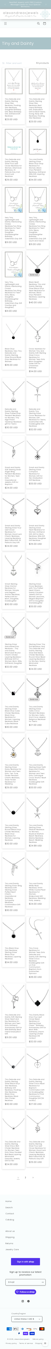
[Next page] (33, 1178)
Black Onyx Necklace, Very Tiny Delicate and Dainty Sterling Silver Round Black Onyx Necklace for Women (13, 355)
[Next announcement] (46, 4)
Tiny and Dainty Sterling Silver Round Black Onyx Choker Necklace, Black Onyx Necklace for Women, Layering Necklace (13, 832)
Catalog (9, 1219)
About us (10, 1231)
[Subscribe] (42, 1282)
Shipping (10, 1237)
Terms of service (26, 1343)
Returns (9, 1243)
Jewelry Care (12, 1249)
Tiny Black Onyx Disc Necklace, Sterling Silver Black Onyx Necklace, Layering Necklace (13, 953)
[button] (5, 23)
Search (9, 1207)
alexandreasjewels (22, 1339)
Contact (9, 1213)
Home (8, 1201)
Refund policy (38, 1339)
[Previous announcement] (5, 4)
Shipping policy (41, 1343)
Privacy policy (11, 1343)
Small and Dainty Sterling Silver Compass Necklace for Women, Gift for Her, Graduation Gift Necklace (36, 473)
